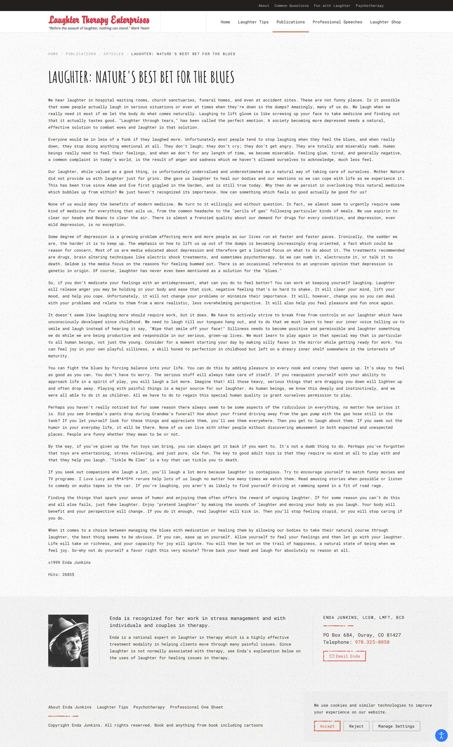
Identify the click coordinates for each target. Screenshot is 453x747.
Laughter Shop (385, 21)
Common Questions (291, 5)
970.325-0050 (372, 642)
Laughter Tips (112, 707)
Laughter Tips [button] (253, 21)
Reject (356, 726)
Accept (327, 726)
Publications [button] (291, 21)
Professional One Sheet (196, 707)
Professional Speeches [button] (337, 21)
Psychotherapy (370, 5)
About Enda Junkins (70, 707)
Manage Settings (396, 726)
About (263, 5)
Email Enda (348, 656)
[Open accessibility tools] (441, 735)
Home (225, 21)
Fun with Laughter (332, 5)
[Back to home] (99, 21)
